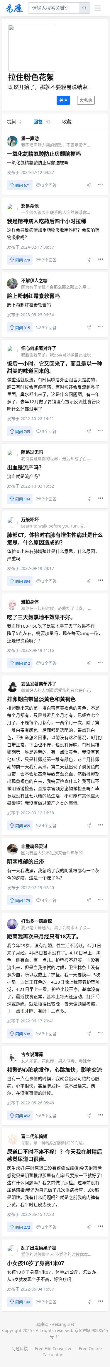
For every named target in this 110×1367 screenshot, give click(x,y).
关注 (63, 100)
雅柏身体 (30, 602)
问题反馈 (19, 1348)
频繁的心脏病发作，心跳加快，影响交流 (54, 1069)
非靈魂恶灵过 (34, 846)
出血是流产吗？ (25, 467)
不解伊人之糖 (34, 280)
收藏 (67, 121)
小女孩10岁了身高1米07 (35, 1263)
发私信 (86, 100)
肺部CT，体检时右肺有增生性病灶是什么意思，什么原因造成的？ (55, 538)
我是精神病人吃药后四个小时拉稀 (46, 221)
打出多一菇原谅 (36, 921)
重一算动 (30, 138)
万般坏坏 (30, 519)
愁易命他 (30, 206)
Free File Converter (53, 1348)
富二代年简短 (34, 1136)
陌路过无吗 (32, 452)
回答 (41, 121)
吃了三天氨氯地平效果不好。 (41, 617)
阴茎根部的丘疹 (25, 861)
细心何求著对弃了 (38, 348)
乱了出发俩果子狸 (38, 1248)
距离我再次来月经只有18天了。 (44, 936)
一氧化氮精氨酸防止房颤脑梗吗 (44, 153)
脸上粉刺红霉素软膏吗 (33, 295)
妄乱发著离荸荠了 (38, 684)
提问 (14, 121)
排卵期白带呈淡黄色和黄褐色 (41, 699)
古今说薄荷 (32, 1054)
